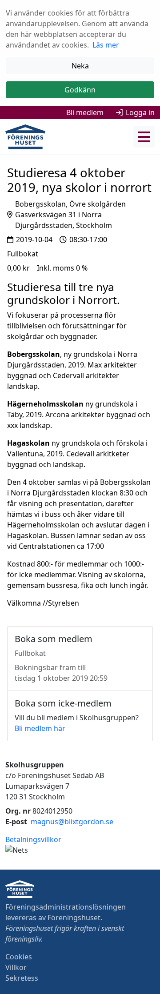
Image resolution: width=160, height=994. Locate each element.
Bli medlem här (40, 728)
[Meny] (144, 137)
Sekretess (21, 978)
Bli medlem (85, 112)
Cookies (18, 957)
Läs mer (105, 45)
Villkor (16, 967)
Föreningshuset (74, 917)
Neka (80, 66)
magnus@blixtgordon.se (72, 821)
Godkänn (80, 90)
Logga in (140, 112)
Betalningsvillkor (33, 839)
